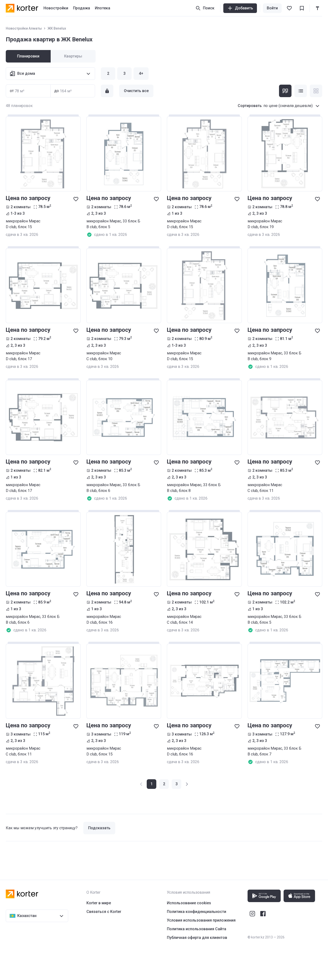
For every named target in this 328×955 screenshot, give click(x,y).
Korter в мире (98, 903)
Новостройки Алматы (24, 28)
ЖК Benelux (57, 28)
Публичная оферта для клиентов (197, 937)
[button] (164, 784)
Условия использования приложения (201, 920)
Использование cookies (189, 903)
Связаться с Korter (103, 911)
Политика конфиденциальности (196, 911)
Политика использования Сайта (196, 929)
